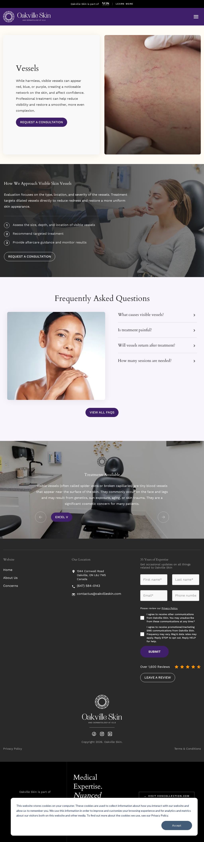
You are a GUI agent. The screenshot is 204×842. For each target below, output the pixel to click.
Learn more (124, 4)
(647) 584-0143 (88, 585)
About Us (10, 578)
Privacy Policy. (170, 608)
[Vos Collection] (105, 4)
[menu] (196, 16)
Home (7, 570)
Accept (176, 825)
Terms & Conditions (187, 748)
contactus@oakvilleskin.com (99, 593)
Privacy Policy (159, 815)
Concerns (10, 586)
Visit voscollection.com (166, 796)
